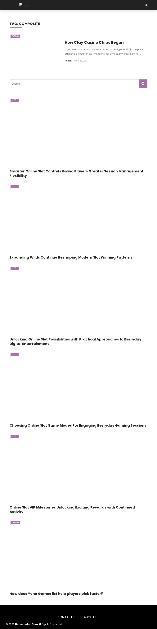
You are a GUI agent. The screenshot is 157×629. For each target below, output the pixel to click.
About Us (91, 617)
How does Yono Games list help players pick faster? (56, 593)
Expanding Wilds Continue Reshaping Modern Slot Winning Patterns (71, 257)
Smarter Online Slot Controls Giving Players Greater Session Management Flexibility (76, 173)
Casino (15, 36)
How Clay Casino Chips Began (94, 42)
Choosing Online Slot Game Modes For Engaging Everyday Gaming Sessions (78, 425)
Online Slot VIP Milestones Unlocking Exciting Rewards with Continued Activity (72, 509)
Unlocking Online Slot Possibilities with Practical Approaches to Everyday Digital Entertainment (75, 341)
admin (68, 60)
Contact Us (67, 617)
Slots (14, 100)
